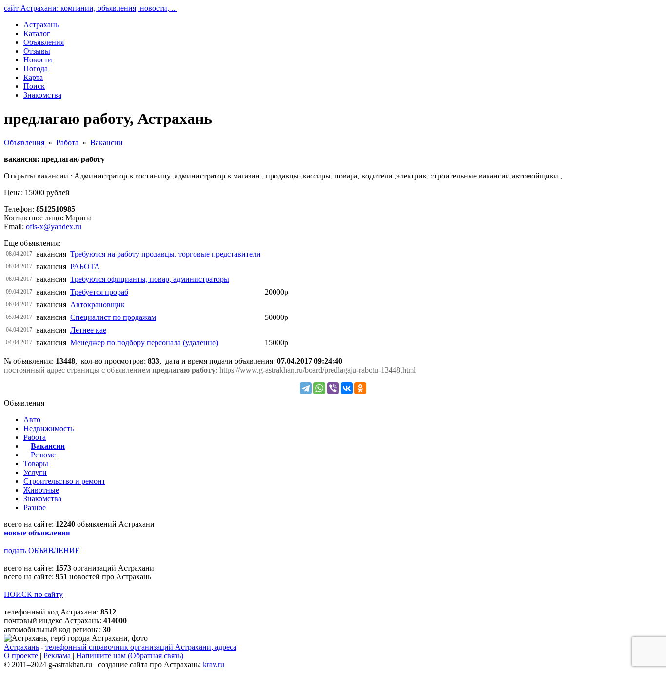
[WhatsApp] (319, 388)
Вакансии (106, 143)
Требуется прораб (99, 292)
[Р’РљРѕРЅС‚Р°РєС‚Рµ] (347, 388)
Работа (67, 143)
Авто (31, 420)
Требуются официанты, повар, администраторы (149, 279)
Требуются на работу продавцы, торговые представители (165, 254)
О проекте (21, 656)
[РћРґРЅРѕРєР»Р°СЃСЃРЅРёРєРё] (360, 388)
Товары (35, 463)
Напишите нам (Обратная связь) (129, 656)
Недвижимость (48, 428)
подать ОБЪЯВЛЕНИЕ (42, 550)
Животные (41, 490)
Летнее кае (88, 330)
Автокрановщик (97, 304)
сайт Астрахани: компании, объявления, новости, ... (90, 8)
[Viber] (333, 388)
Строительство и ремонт (64, 481)
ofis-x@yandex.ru (53, 226)
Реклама (57, 656)
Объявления (24, 143)
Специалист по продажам (113, 317)
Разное (34, 507)
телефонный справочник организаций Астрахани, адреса (140, 647)
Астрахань (21, 647)
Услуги (35, 472)
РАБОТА (85, 266)
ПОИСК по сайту (33, 594)
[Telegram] (306, 388)
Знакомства (42, 499)
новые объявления (37, 533)
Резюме (43, 455)
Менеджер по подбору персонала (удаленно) (144, 342)
